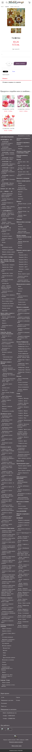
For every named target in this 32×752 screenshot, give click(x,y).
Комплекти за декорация (23, 178)
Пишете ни (3, 706)
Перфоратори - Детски (23, 367)
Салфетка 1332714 (24, 109)
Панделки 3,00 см (23, 262)
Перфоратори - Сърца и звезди (23, 360)
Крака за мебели (22, 229)
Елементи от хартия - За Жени (7, 483)
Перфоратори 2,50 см (23, 346)
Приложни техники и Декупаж (6, 362)
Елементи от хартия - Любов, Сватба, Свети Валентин (7, 468)
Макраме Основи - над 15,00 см (23, 212)
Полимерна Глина (7, 359)
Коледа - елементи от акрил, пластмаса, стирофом (23, 566)
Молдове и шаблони (7, 352)
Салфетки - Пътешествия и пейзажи (24, 421)
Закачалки (20, 226)
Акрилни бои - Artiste (7, 273)
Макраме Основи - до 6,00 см (24, 204)
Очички (4, 662)
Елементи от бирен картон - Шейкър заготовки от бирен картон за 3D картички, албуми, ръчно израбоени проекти (8, 592)
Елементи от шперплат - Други (7, 621)
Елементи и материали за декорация (7, 625)
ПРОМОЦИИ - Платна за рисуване (7, 176)
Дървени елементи (6, 631)
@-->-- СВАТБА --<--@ (6, 191)
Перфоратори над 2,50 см (24, 348)
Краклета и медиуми (7, 406)
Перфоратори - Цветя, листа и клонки (23, 364)
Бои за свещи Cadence (7, 301)
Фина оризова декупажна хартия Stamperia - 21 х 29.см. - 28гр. (8, 380)
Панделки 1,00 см (23, 257)
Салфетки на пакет (22, 443)
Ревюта (5, 78)
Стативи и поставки (23, 384)
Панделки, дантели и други (24, 250)
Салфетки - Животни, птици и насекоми (23, 404)
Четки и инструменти (23, 387)
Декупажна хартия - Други (7, 384)
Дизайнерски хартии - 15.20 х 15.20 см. (7, 416)
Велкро (20, 194)
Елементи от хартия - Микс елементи (7, 521)
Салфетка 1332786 (8, 128)
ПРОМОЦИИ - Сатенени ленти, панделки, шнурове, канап (8, 154)
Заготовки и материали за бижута (23, 139)
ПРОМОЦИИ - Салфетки (8, 167)
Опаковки (19, 219)
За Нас (2, 697)
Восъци (20, 239)
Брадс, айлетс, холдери (6, 257)
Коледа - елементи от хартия (23, 562)
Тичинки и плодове (23, 508)
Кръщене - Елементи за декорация (7, 219)
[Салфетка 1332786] (8, 120)
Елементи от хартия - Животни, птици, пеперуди (8, 463)
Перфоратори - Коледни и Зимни (24, 373)
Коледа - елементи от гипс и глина (23, 571)
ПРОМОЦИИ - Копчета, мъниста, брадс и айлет (7, 158)
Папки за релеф (6, 682)
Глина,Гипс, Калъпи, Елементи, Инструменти (7, 333)
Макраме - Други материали (21, 216)
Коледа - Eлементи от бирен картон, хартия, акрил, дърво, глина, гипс (23, 553)
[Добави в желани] (29, 59)
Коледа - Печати (22, 619)
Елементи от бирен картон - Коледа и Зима (8, 582)
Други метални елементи (9, 657)
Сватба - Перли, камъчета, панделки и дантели (8, 207)
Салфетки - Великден (23, 398)
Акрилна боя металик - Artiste (7, 276)
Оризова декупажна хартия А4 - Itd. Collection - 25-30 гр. (8, 375)
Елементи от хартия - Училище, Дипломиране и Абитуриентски (7, 458)
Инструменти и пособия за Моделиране (24, 494)
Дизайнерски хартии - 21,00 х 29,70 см (7, 428)
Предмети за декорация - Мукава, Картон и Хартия (23, 318)
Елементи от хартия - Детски (7, 454)
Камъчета (20, 288)
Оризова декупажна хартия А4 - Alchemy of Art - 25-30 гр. (8, 369)
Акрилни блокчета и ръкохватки (22, 296)
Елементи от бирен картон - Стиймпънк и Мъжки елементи (8, 562)
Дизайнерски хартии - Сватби (7, 439)
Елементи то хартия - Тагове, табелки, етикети (7, 505)
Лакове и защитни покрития (6, 401)
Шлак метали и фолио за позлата (23, 529)
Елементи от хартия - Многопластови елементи (7, 509)
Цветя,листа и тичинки (23, 501)
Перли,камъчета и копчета (23, 284)
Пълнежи (4, 664)
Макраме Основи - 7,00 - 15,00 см (23, 208)
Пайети (4, 320)
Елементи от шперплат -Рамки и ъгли (7, 604)
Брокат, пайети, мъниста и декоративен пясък (7, 314)
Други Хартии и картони (24, 470)
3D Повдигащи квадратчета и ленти (22, 188)
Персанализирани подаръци (6, 230)
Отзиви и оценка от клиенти (12, 82)
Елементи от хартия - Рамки (7, 476)
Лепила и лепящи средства (23, 181)
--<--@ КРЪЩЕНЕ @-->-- (7, 210)
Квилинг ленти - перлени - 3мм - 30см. (24, 168)
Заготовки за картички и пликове (23, 143)
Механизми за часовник (8, 659)
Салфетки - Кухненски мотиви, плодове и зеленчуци (23, 426)
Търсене (18, 697)
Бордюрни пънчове (22, 351)
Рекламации (4, 703)
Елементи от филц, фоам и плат (8, 634)
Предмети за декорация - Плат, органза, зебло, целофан (23, 338)
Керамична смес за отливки (6, 336)
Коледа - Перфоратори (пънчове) (23, 606)
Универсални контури (7, 305)
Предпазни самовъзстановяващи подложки (22, 482)
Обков (4, 652)
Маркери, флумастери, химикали (23, 242)
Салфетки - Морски (23, 410)
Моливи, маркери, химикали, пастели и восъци (24, 236)
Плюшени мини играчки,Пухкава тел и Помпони (6, 668)
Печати (18, 293)
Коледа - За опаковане (23, 613)
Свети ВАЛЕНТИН (21, 511)
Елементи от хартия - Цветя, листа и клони (7, 479)
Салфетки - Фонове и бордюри (23, 438)
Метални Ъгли (6, 648)
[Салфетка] (16, 25)
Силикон (20, 196)
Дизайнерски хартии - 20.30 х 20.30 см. (7, 420)
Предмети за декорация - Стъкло (23, 333)
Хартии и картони (22, 468)
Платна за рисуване (23, 382)
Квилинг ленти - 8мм (23, 171)
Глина (3, 354)
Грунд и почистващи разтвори (22, 379)
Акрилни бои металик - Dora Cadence (7, 280)
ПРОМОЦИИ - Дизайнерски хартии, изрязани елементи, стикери (8, 149)
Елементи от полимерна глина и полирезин (7, 343)
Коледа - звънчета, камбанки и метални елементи (23, 585)
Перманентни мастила (23, 452)
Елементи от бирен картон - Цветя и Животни (8, 557)
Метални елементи (6, 645)
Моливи (20, 245)
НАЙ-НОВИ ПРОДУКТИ (7, 137)
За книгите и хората (7, 236)
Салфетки (7, 6)
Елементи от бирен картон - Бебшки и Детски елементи (8, 553)
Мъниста (4, 323)
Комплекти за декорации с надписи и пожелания (8, 640)
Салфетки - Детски (22, 400)
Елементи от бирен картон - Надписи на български (8, 535)
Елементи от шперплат (6, 597)
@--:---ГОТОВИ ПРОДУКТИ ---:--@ (6, 227)
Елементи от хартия (6, 447)
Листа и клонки (22, 506)
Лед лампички (5, 643)
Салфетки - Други (22, 441)
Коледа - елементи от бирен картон (23, 558)
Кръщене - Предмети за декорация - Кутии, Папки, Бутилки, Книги (7, 214)
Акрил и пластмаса (6, 628)
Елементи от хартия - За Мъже (7, 487)
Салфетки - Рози (22, 417)
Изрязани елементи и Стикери (22, 156)
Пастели (20, 247)
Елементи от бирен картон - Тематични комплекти (8, 586)
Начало (2, 6)
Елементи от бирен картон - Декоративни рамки (8, 531)
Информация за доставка (7, 700)
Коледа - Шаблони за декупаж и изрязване (22, 626)
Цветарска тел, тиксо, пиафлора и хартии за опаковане (7, 676)
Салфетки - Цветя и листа (14, 6)
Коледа (3, 242)
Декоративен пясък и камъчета (6, 326)
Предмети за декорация (7, 254)
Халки (4, 655)
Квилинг (19, 159)
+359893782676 (11, 715)
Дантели (20, 271)
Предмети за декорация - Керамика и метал (23, 325)
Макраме (19, 201)
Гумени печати (21, 302)
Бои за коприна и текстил (8, 298)
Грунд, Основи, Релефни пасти (7, 393)
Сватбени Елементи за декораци (7, 203)
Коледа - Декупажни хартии (22, 541)
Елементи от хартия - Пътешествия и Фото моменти (7, 501)
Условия (18, 700)
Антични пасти (6, 387)
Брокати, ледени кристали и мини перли (8, 317)
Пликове (20, 148)
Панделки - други (23, 266)
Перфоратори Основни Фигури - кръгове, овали (23, 356)
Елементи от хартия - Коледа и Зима (7, 525)
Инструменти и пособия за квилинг (24, 175)
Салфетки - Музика (23, 413)
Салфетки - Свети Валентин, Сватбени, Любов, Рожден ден (22, 433)
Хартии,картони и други (23, 463)
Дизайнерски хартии (7, 247)
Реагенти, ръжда (6, 308)
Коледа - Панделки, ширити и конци (22, 600)
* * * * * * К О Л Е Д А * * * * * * (24, 533)
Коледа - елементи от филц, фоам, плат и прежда (23, 576)
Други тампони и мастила (24, 458)
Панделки (20, 252)
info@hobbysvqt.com (11, 712)
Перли (19, 286)
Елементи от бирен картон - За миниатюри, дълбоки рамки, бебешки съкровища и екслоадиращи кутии (8, 577)
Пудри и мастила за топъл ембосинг (8, 685)
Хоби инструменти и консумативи (22, 477)
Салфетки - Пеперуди (23, 415)
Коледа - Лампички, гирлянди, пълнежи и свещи (24, 589)
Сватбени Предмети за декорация (7, 199)
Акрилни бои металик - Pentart (7, 270)
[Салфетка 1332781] (8, 101)
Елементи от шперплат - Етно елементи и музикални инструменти (8, 613)
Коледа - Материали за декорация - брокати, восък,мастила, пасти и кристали (23, 594)
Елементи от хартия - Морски (7, 491)
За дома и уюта (5, 233)
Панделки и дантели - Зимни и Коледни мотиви (23, 280)
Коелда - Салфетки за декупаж (23, 545)
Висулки (3, 329)
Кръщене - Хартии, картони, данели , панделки (8, 223)
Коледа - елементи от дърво (23, 580)
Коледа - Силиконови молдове (23, 622)
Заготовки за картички (23, 146)
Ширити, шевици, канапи (8, 252)
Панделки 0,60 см (23, 254)
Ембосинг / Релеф (5, 680)
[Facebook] (2, 721)
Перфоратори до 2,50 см (24, 344)
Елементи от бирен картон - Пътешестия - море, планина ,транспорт (8, 567)
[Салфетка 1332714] (24, 101)
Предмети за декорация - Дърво (23, 314)
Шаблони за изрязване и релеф (23, 514)
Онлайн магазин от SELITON (16, 750)
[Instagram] (6, 721)
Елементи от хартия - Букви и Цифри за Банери (7, 450)
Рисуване (19, 376)
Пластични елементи (7, 346)
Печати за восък (22, 304)
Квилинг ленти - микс (23, 165)
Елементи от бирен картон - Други (8, 571)
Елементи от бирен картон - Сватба (8, 543)
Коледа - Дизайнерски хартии (23, 549)
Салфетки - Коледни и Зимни (23, 407)
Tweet (13, 71)
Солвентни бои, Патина (8, 303)
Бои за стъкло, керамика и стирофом (8, 295)
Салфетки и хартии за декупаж (23, 525)
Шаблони (4, 408)
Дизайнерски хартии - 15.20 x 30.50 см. (7, 432)
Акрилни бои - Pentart (7, 267)
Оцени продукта (6, 74)
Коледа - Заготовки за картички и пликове (23, 537)
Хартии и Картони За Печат (23, 473)
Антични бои (5, 283)
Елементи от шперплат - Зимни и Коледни (7, 617)
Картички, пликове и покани (6, 239)
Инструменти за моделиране (5, 349)
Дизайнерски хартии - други (7, 436)
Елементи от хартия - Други (7, 513)
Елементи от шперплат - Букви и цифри (7, 601)
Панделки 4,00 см (23, 264)
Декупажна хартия (6, 365)
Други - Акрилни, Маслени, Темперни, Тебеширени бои (6, 287)
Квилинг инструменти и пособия (23, 490)
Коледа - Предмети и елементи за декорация (22, 610)
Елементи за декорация (7, 249)
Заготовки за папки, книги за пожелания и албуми (23, 152)
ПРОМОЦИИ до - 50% (6, 139)
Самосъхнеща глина (8, 357)
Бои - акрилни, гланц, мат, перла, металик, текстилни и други (8, 261)
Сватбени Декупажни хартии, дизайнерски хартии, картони (7, 195)
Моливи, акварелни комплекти (22, 390)
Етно (2, 245)
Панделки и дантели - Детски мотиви (23, 277)
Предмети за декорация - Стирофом (23, 329)
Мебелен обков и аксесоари (24, 222)
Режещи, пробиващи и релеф (23, 486)
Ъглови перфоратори (23, 353)
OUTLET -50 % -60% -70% (7, 188)
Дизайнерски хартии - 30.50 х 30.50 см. (7, 424)
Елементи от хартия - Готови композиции (7, 517)
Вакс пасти (4, 390)
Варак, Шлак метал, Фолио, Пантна (6, 397)
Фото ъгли (20, 198)
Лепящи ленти (21, 185)
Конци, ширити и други (24, 273)
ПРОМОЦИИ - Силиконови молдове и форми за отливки (7, 143)
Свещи (18, 393)
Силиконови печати (23, 299)
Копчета (20, 291)
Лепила (4, 404)
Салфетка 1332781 (8, 109)
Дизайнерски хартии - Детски (7, 443)
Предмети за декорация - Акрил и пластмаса (23, 310)
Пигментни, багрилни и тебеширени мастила (23, 455)
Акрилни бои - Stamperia (8, 264)
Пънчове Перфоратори (22, 341)
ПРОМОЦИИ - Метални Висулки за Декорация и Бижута (7, 185)
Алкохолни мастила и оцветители (7, 292)
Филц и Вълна (20, 460)
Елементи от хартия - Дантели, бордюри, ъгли (7, 472)
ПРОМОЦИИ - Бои (6, 161)
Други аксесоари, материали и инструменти (23, 232)
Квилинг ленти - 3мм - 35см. (23, 162)
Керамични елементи (7, 339)
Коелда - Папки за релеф (24, 603)
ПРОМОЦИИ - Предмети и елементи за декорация (8, 164)
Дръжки (20, 224)
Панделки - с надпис (24, 269)
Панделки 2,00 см (23, 259)
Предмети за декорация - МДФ (23, 321)
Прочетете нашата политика (16, 742)
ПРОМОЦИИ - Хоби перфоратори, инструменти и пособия (8, 172)
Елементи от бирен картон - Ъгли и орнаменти (8, 539)
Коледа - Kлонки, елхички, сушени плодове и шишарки (24, 616)
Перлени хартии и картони (24, 465)
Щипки (4, 672)
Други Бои (4, 310)
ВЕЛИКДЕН (20, 518)
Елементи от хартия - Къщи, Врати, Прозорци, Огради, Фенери (7, 496)
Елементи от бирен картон (7, 528)
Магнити (5, 650)
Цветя (19, 503)
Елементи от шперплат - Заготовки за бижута (7, 608)
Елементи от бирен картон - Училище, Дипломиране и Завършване (8, 547)
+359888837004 (11, 718)
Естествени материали (7, 637)
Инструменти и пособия (8, 411)
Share (6, 71)
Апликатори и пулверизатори (21, 449)
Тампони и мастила (22, 446)
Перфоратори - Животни (24, 369)
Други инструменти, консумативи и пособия (23, 498)
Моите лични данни (17, 745)
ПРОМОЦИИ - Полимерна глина (8, 180)
